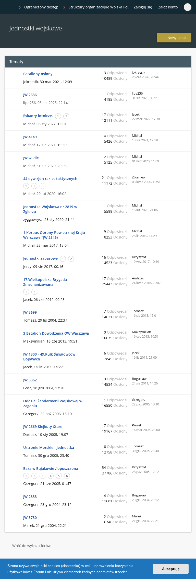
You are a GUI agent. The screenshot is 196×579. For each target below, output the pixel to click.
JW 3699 (30, 312)
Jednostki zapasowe (40, 258)
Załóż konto (168, 7)
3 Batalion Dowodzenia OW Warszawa (56, 333)
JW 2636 (30, 94)
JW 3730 (30, 517)
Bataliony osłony (38, 73)
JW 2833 (30, 496)
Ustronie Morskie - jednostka (48, 447)
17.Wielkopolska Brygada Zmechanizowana (45, 282)
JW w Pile (31, 157)
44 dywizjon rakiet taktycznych (50, 178)
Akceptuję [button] (171, 569)
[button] (130, 572)
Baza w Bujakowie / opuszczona (50, 468)
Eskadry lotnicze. (38, 115)
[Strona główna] (10, 7)
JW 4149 (30, 136)
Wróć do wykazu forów (31, 545)
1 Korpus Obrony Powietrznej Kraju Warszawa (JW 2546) (54, 235)
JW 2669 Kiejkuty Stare (42, 426)
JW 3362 (30, 380)
